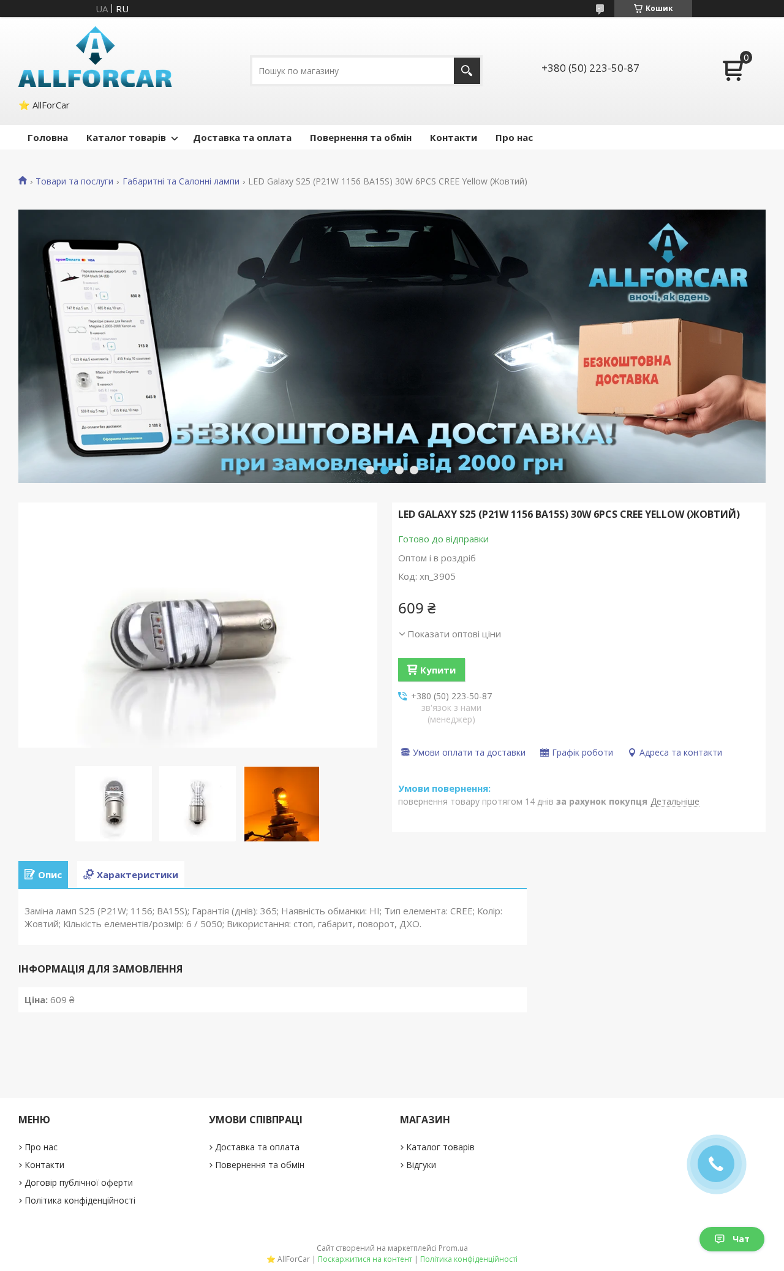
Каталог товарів (126, 137)
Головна (48, 137)
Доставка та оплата (242, 137)
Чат (741, 1239)
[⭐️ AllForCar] (95, 56)
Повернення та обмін (361, 137)
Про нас (514, 137)
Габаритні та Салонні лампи (181, 181)
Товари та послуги (74, 181)
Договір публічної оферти (78, 1182)
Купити (438, 670)
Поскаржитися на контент (365, 1259)
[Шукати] (467, 71)
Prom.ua (453, 1248)
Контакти (453, 137)
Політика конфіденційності (79, 1200)
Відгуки (421, 1164)
